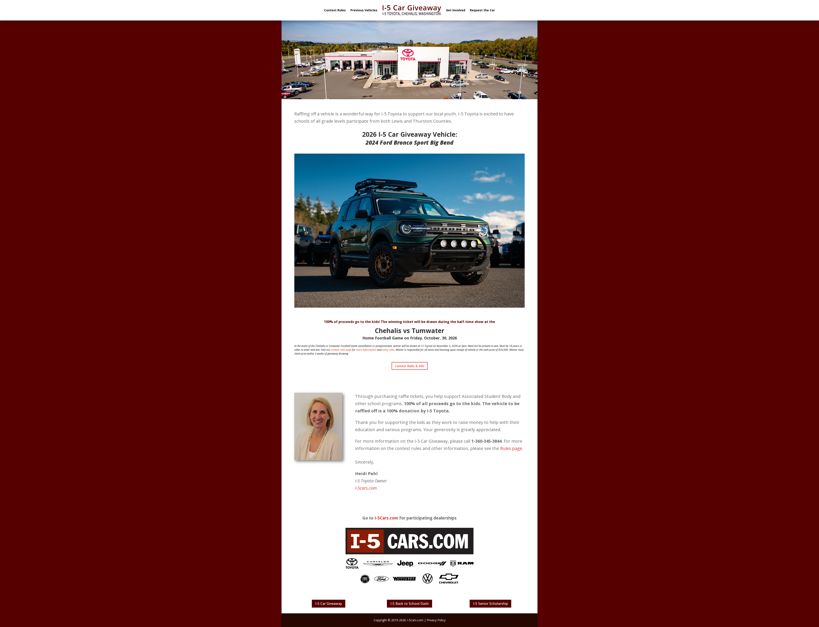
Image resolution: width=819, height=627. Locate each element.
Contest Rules (335, 10)
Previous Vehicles (363, 10)
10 (415, 297)
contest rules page (341, 350)
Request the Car (482, 10)
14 (429, 297)
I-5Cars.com (386, 518)
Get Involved (455, 10)
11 (418, 297)
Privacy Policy (436, 620)
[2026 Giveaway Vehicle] (409, 306)
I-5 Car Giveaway (328, 603)
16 (436, 297)
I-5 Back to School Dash (409, 603)
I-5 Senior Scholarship (490, 603)
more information (366, 350)
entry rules (388, 350)
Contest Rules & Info (409, 366)
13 (426, 297)
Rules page (511, 448)
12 (422, 297)
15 (433, 297)
